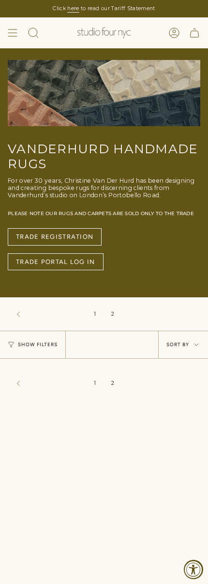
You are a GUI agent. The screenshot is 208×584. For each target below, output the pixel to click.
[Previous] (48, 314)
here (73, 8)
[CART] (194, 33)
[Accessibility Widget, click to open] (193, 569)
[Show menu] (12, 33)
